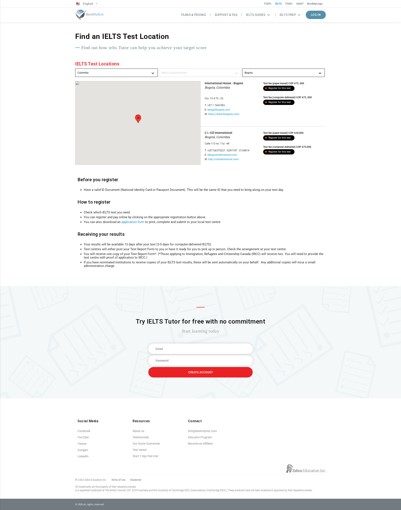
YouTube (83, 437)
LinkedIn (83, 456)
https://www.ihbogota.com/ (224, 114)
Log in (316, 15)
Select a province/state (200, 73)
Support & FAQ (225, 14)
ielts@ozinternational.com (222, 154)
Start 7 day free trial (145, 456)
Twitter (82, 443)
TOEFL (268, 3)
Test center (140, 449)
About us (138, 431)
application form (132, 222)
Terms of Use (118, 479)
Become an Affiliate (200, 443)
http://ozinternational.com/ (223, 159)
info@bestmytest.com (202, 431)
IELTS (278, 3)
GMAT (300, 3)
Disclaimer (135, 479)
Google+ (82, 450)
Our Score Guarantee (146, 443)
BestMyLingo (314, 3)
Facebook (83, 431)
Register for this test (277, 88)
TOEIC (289, 3)
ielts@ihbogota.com (218, 109)
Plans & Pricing (193, 14)
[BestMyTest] (89, 15)
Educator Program (200, 437)
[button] (138, 119)
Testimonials (141, 437)
